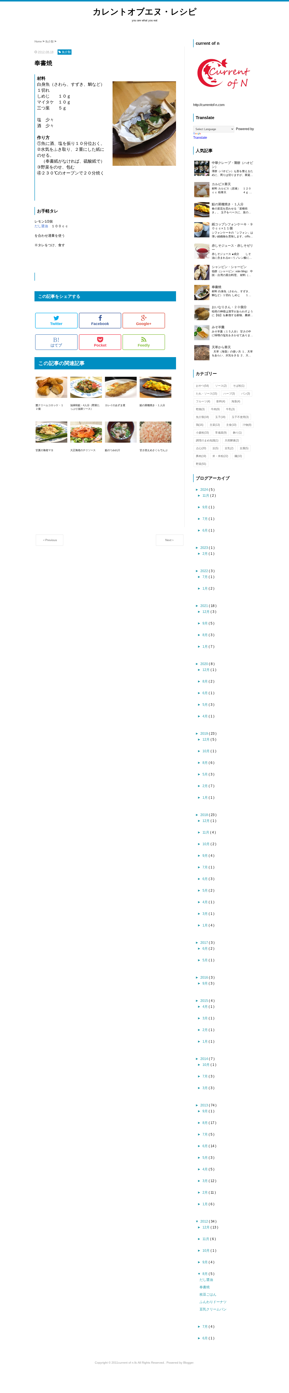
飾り (237, 432)
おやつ (202, 385)
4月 (205, 716)
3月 (205, 914)
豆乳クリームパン (213, 1309)
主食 (231, 424)
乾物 (200, 409)
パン (245, 393)
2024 (204, 489)
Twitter (56, 324)
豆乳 (229, 448)
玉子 (220, 417)
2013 (204, 1105)
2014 (204, 1059)
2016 (204, 977)
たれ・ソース (206, 393)
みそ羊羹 (218, 327)
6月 (205, 530)
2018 (204, 815)
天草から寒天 (221, 347)
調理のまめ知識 (207, 440)
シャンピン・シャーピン (229, 267)
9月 (205, 507)
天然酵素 (232, 440)
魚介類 (202, 417)
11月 (206, 495)
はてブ (56, 341)
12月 (206, 612)
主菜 (215, 424)
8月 (205, 635)
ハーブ (229, 393)
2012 (204, 1221)
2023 (204, 548)
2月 (205, 553)
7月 (205, 519)
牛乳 (230, 409)
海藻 (235, 401)
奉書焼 (216, 287)
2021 (204, 606)
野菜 (201, 463)
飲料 (220, 401)
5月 (205, 704)
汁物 (247, 424)
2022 (204, 571)
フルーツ (203, 401)
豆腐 (244, 448)
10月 (206, 751)
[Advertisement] (105, 500)
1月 (205, 588)
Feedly (144, 345)
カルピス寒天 (221, 184)
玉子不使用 (240, 417)
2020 (204, 664)
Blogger (188, 1362)
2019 (204, 733)
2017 (204, 942)
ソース (221, 385)
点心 (201, 448)
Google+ (143, 324)
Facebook (100, 324)
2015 (204, 1001)
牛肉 (215, 409)
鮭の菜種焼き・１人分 (228, 204)
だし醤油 (41, 226)
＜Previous (49, 540)
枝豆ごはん (208, 1294)
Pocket (100, 345)
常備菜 (221, 432)
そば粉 (238, 385)
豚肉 (201, 456)
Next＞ (169, 540)
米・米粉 (220, 456)
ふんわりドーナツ (213, 1302)
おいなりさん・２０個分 (229, 307)
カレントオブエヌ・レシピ (145, 11)
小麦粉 (202, 432)
